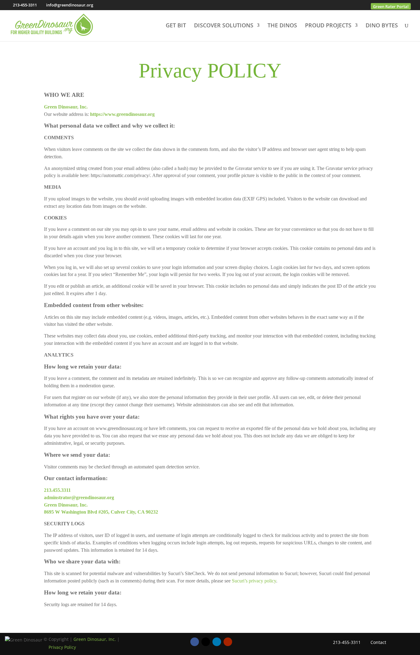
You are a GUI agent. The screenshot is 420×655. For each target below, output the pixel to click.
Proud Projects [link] (328, 26)
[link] (51, 25)
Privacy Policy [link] (62, 647)
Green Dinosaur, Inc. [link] (94, 639)
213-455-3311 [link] (25, 5)
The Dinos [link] (282, 26)
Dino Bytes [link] (382, 26)
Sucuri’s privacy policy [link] (254, 580)
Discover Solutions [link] (223, 26)
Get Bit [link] (176, 26)
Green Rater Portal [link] (391, 6)
